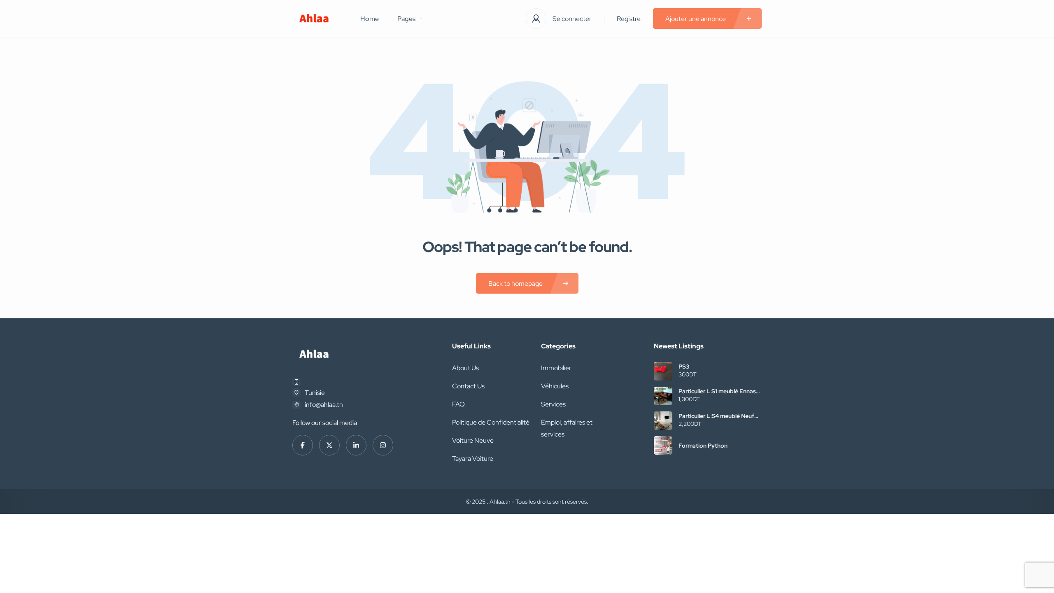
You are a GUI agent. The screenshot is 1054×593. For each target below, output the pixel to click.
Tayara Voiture (472, 458)
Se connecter (572, 18)
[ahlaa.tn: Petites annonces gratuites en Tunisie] (314, 18)
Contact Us (468, 386)
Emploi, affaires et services (566, 428)
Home (369, 18)
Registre (629, 18)
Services (553, 404)
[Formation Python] (663, 445)
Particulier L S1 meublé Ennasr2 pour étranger (720, 391)
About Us (465, 368)
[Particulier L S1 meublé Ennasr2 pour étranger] (663, 396)
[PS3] (663, 371)
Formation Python (703, 445)
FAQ (458, 404)
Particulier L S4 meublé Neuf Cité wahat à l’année (716, 416)
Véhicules (555, 386)
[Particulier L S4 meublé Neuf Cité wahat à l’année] (663, 420)
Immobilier (556, 368)
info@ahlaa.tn (324, 404)
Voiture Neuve (473, 440)
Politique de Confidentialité (490, 422)
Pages (406, 18)
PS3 (684, 366)
